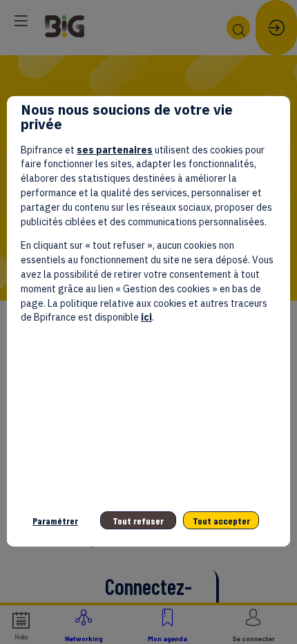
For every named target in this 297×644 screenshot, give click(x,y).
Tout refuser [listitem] (138, 521)
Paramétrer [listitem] (55, 521)
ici (146, 317)
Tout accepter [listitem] (221, 521)
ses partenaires (115, 150)
